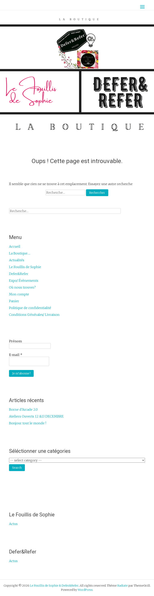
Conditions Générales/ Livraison (34, 315)
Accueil (14, 246)
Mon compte (19, 294)
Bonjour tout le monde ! (27, 423)
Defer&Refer (18, 274)
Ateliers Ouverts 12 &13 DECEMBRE (36, 416)
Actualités (16, 260)
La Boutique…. (19, 253)
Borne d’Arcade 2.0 (23, 409)
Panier (14, 301)
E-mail (15, 355)
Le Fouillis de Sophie (25, 267)
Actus (13, 524)
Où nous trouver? (22, 287)
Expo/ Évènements (23, 281)
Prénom (15, 341)
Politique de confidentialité (30, 308)
